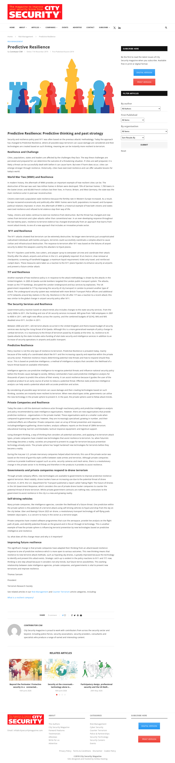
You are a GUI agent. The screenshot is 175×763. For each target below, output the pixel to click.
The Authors (54, 724)
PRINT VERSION (144, 82)
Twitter (114, 28)
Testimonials (54, 733)
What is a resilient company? (21, 597)
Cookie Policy (110, 751)
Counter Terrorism (61, 591)
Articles (35, 27)
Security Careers (97, 740)
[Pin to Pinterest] (78, 615)
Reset (123, 151)
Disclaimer (97, 751)
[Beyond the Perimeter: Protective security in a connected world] (25, 670)
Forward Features (57, 730)
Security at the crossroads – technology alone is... (61, 685)
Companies (51, 27)
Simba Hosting (100, 759)
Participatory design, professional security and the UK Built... (96, 685)
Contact (90, 27)
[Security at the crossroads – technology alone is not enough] (61, 670)
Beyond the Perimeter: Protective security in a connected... (25, 685)
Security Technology (99, 737)
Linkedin (119, 28)
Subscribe (103, 27)
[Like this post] (67, 615)
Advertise (77, 27)
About (22, 27)
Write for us (54, 740)
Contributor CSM (16, 51)
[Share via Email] (81, 615)
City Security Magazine (59, 727)
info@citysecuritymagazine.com (28, 730)
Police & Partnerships (100, 733)
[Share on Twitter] (75, 615)
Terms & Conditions (82, 751)
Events (65, 27)
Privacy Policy (65, 751)
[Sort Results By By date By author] (132, 137)
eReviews (53, 737)
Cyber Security (96, 727)
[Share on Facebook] (71, 615)
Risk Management (25, 36)
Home (12, 27)
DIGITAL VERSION (144, 72)
